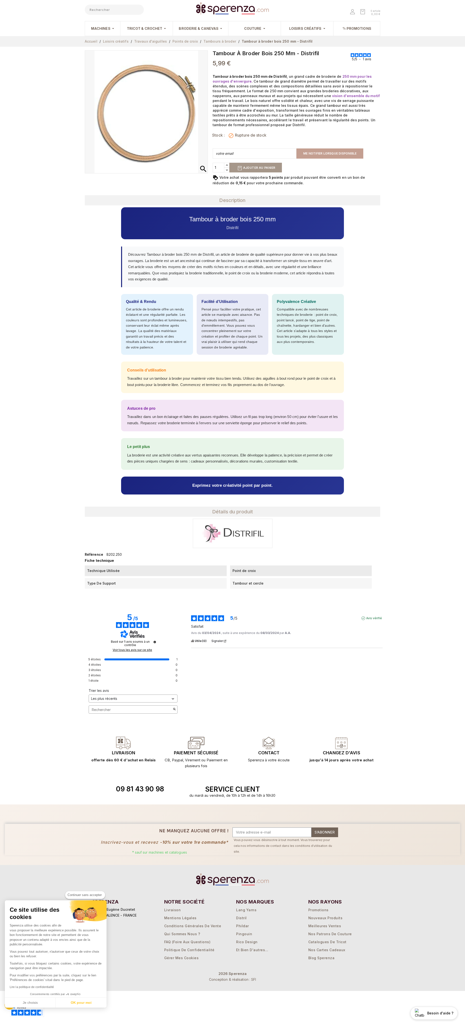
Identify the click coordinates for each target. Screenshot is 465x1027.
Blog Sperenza (321, 958)
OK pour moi (81, 1002)
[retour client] (341, 743)
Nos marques (255, 901)
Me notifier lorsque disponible (329, 153)
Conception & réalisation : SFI (232, 979)
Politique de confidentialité (189, 950)
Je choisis (30, 1002)
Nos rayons (325, 901)
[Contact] (123, 743)
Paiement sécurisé (196, 752)
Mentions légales (180, 918)
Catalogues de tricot (327, 942)
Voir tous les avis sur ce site (132, 650)
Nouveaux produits (325, 918)
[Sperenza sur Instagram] (335, 789)
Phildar (242, 926)
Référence (94, 554)
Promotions (318, 910)
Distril (241, 918)
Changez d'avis (341, 752)
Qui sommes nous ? (182, 934)
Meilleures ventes (324, 926)
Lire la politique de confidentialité (32, 987)
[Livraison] (196, 743)
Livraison (123, 752)
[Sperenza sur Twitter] (312, 789)
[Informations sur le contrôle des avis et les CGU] (155, 642)
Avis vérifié (374, 618)
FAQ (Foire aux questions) (187, 942)
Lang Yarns (246, 910)
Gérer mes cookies (181, 958)
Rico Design (247, 942)
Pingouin (244, 934)
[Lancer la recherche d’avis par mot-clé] (174, 709)
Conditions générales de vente (192, 926)
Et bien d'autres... (252, 950)
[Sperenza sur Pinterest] (346, 789)
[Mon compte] (353, 12)
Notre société (184, 901)
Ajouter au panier (258, 168)
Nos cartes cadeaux (326, 950)
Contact (268, 752)
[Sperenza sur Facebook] (323, 789)
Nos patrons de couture (330, 934)
